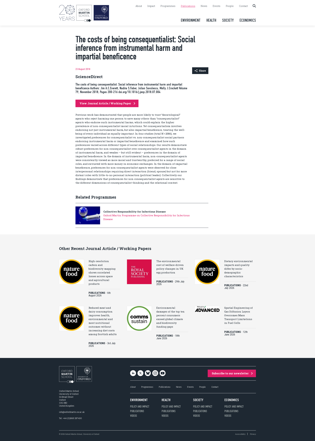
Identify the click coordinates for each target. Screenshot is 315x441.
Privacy (253, 434)
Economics (248, 20)
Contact (243, 6)
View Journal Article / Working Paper (105, 103)
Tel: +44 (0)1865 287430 (70, 418)
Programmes (167, 6)
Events (216, 6)
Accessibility (240, 434)
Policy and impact (139, 406)
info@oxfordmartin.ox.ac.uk (71, 411)
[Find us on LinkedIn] (133, 373)
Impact (151, 6)
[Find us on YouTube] (163, 373)
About (139, 6)
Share (202, 70)
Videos (133, 415)
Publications (188, 6)
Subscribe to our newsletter (230, 373)
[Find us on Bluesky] (148, 373)
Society (228, 20)
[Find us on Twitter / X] (140, 373)
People (230, 6)
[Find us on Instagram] (155, 373)
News (204, 6)
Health (211, 20)
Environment (190, 20)
